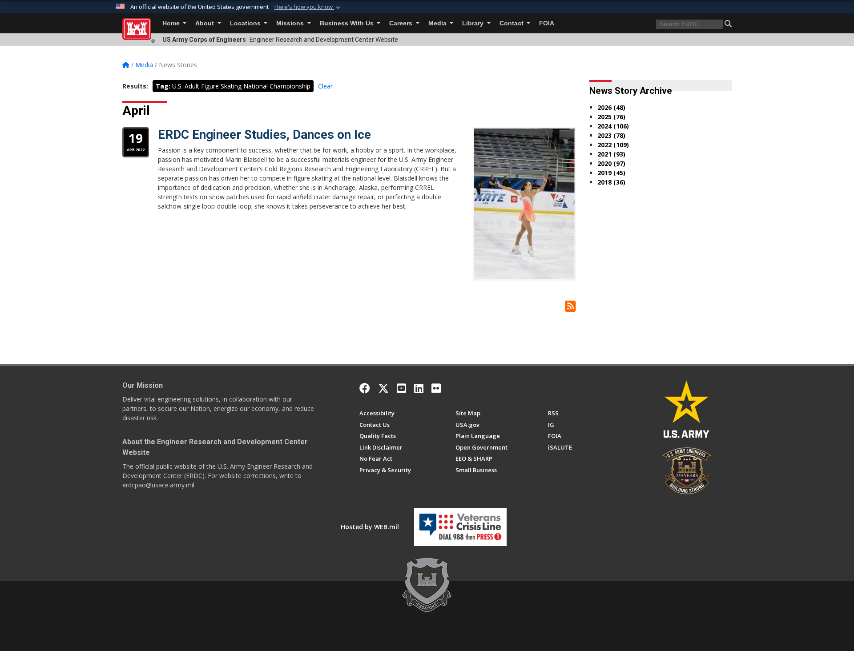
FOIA (546, 23)
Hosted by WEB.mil (370, 526)
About (205, 23)
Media (438, 23)
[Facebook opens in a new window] (364, 388)
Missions (291, 23)
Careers (401, 23)
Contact (512, 23)
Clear (325, 86)
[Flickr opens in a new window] (436, 388)
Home (171, 23)
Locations (246, 23)
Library (473, 23)
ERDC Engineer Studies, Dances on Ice (264, 134)
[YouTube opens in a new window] (401, 388)
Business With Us (347, 23)
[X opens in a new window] (383, 388)
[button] (308, 7)
